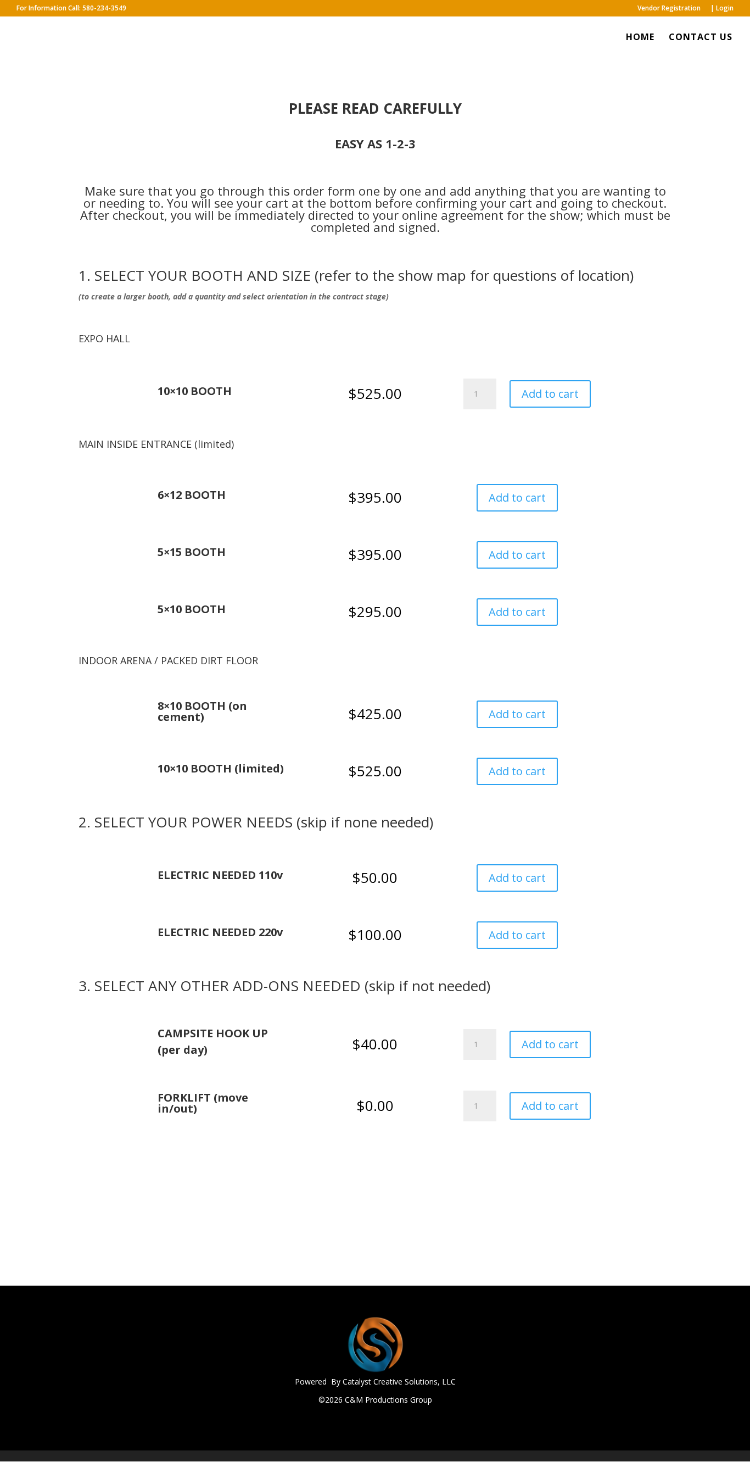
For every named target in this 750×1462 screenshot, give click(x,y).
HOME (640, 38)
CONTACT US (700, 38)
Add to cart (550, 393)
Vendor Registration (669, 9)
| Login (722, 9)
